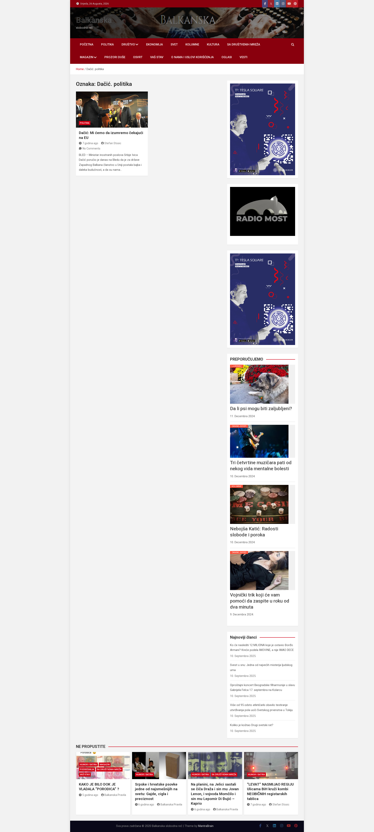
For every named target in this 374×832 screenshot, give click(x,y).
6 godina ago (146, 804)
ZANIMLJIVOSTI (239, 426)
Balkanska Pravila (115, 794)
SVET (174, 44)
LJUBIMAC (237, 366)
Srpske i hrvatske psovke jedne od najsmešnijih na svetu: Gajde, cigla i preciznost (156, 791)
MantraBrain (205, 826)
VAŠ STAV (156, 57)
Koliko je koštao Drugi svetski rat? (251, 725)
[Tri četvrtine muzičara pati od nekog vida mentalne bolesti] (259, 425)
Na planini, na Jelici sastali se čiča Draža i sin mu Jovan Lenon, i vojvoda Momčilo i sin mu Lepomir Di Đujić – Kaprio (215, 794)
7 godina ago (90, 143)
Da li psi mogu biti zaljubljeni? (261, 408)
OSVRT (137, 57)
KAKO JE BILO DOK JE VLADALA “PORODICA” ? (99, 786)
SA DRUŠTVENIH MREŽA (243, 44)
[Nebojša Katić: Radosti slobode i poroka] (259, 485)
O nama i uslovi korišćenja (192, 57)
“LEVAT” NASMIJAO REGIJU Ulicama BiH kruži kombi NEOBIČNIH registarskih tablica (270, 791)
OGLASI (226, 57)
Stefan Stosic (112, 143)
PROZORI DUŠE (114, 57)
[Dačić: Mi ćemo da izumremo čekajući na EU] (112, 110)
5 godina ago (90, 794)
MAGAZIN (86, 57)
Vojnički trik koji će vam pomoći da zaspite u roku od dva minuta (259, 601)
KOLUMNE (192, 44)
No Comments (91, 148)
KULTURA (213, 44)
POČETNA (86, 44)
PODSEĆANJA (87, 769)
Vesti (243, 57)
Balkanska (94, 20)
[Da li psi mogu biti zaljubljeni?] (259, 364)
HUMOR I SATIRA (88, 764)
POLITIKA (107, 44)
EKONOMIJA (154, 44)
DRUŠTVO (128, 44)
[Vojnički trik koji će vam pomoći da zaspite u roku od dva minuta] (259, 551)
